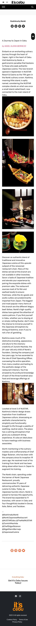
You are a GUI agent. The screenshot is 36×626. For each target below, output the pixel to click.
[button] (3, 6)
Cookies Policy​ (12, 619)
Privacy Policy (17, 622)
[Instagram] (7, 2)
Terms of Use (23, 619)
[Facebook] (3, 2)
